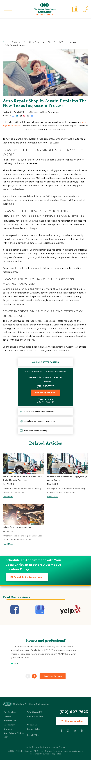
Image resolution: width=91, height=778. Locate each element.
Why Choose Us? (34, 712)
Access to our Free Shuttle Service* (39, 411)
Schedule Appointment (45, 392)
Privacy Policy (34, 729)
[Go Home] (3, 42)
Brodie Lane (17, 42)
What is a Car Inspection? (18, 527)
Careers (7, 716)
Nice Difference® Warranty (35, 430)
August (73, 42)
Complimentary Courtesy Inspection (39, 421)
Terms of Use (10, 720)
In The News (9, 724)
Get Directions (45, 381)
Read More (8, 497)
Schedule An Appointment (28, 577)
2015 (61, 42)
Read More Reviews (53, 676)
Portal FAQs (33, 735)
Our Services (10, 712)
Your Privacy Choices (14, 733)
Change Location (73, 721)
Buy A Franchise (35, 716)
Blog (50, 42)
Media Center (35, 42)
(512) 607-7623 (45, 386)
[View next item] (34, 676)
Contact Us (32, 724)
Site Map (8, 729)
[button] (8, 9)
